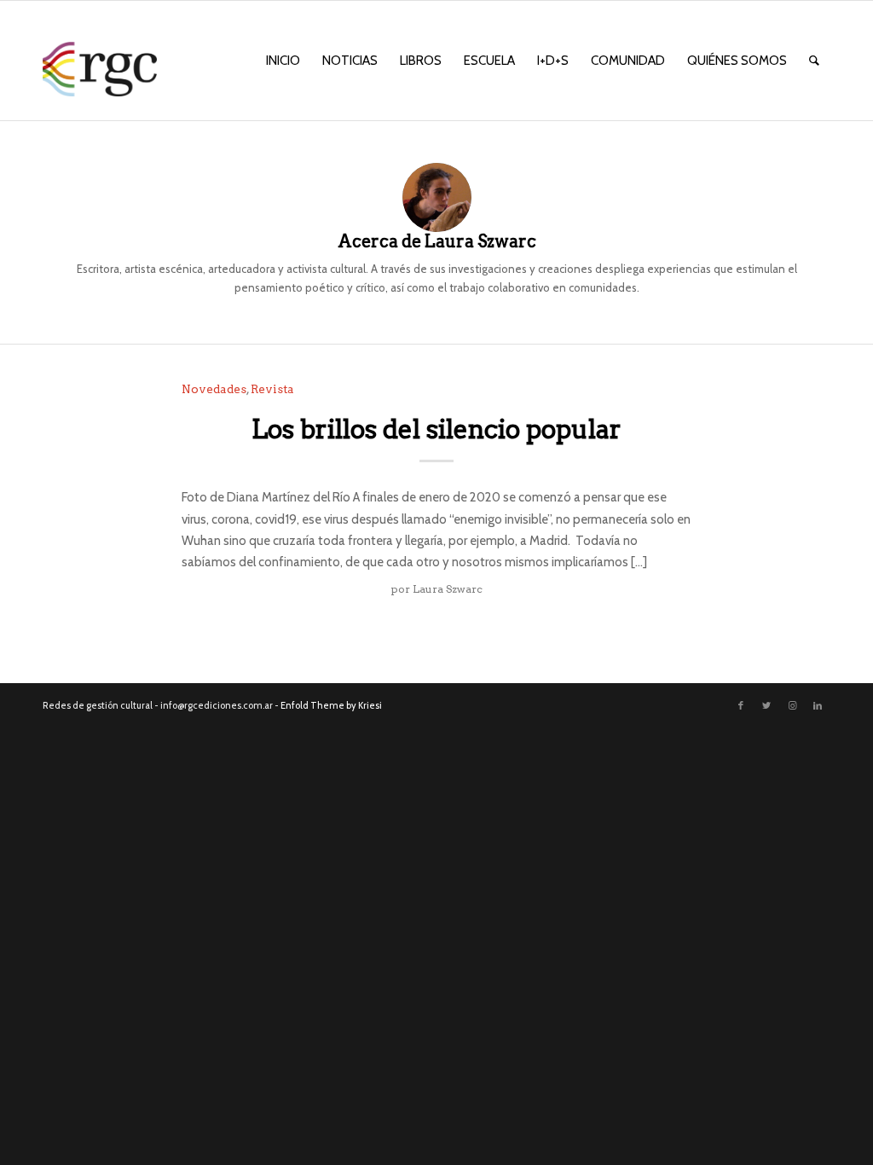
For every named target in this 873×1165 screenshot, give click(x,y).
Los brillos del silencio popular (436, 429)
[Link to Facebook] (741, 705)
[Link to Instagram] (792, 705)
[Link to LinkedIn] (817, 705)
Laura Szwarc (448, 588)
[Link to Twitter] (766, 705)
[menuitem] (283, 60)
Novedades (214, 389)
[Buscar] (814, 60)
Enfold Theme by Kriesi (331, 705)
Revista (272, 389)
